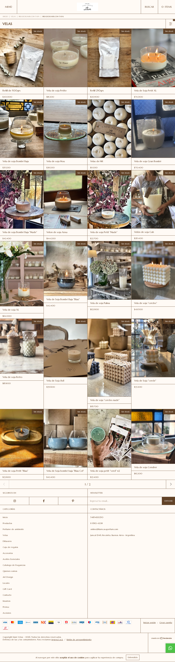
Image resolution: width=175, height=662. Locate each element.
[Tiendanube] (161, 638)
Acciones (7, 613)
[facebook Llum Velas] (44, 501)
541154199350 (96, 517)
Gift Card (7, 589)
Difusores (7, 541)
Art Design (8, 577)
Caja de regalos (10, 547)
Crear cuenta (165, 622)
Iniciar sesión (149, 622)
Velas (13, 16)
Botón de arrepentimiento (79, 639)
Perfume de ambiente (13, 529)
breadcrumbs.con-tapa (29, 16)
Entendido (133, 657)
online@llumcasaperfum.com (104, 529)
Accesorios (8, 553)
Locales (6, 583)
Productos (7, 523)
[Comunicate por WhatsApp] (170, 648)
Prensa (6, 607)
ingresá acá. (57, 639)
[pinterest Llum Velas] (73, 501)
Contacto (7, 595)
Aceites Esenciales (11, 559)
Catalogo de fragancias (14, 565)
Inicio (5, 16)
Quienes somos (10, 571)
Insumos (6, 601)
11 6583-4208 (96, 523)
